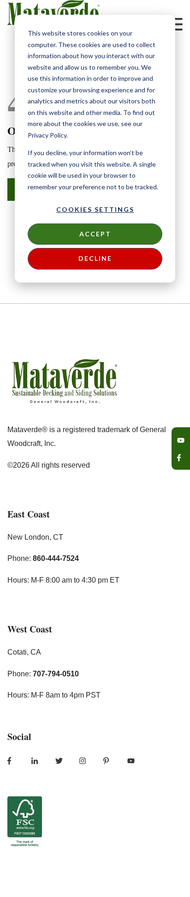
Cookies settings (95, 209)
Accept (95, 234)
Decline (95, 258)
